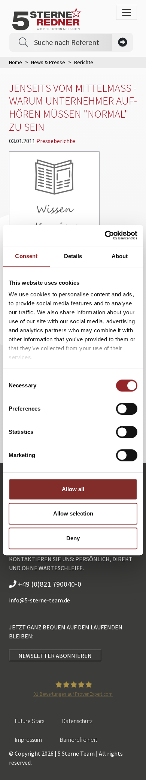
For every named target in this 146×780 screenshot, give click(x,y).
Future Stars (29, 721)
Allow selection (73, 513)
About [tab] (120, 256)
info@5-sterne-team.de (39, 600)
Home (15, 62)
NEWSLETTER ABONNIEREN (55, 655)
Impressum (28, 739)
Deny (73, 538)
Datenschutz (77, 721)
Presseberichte (55, 141)
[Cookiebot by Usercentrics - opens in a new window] (105, 235)
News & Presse (48, 62)
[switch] (126, 409)
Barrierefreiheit (78, 739)
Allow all (73, 489)
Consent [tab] (26, 256)
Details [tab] (73, 256)
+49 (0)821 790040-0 (48, 584)
